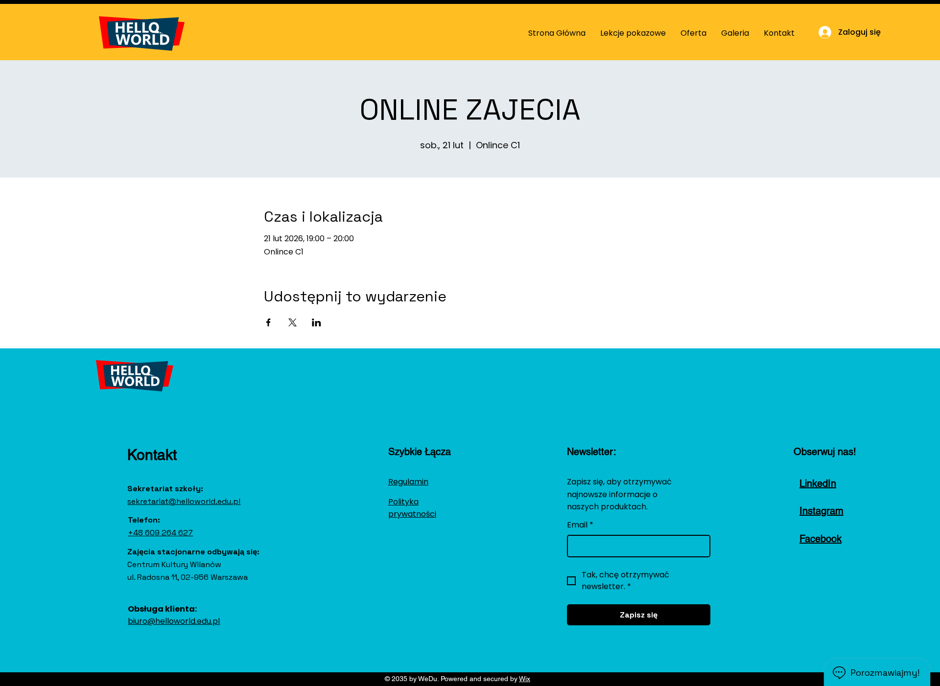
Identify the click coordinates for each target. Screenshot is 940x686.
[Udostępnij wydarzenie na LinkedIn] (316, 322)
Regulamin (408, 481)
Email (580, 524)
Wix (524, 679)
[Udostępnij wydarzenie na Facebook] (268, 322)
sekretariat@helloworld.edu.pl (183, 501)
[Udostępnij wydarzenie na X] (292, 322)
